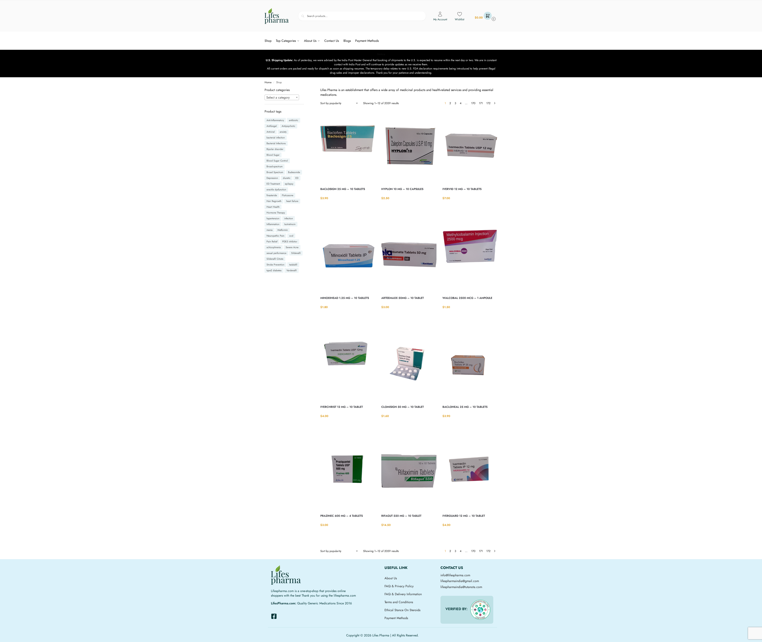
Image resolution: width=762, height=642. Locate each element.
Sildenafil (296, 253)
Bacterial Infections (276, 143)
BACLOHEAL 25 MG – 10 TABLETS (464, 407)
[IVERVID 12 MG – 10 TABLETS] (469, 147)
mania (270, 230)
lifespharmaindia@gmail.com (459, 581)
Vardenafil (291, 270)
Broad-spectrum (274, 166)
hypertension (273, 218)
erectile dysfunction (276, 189)
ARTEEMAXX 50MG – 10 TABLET (402, 298)
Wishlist (459, 19)
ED (296, 178)
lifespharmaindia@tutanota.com (461, 587)
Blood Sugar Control (277, 160)
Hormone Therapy (276, 212)
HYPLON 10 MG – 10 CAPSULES (402, 189)
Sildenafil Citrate (275, 259)
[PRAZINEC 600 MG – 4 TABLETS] (347, 474)
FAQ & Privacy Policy (399, 586)
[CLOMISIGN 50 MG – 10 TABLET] (408, 365)
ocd (291, 236)
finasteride (272, 195)
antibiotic (293, 120)
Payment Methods (396, 618)
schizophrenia (274, 247)
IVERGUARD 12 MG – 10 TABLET (463, 516)
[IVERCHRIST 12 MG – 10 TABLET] (347, 365)
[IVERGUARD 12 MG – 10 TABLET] (469, 474)
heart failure (292, 201)
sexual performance (276, 253)
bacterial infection (276, 137)
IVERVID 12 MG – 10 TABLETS (462, 189)
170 (473, 103)
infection (288, 218)
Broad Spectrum (275, 172)
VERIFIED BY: (456, 609)
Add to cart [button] (348, 206)
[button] (485, 16)
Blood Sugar (273, 155)
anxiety (283, 132)
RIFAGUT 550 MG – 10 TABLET (401, 516)
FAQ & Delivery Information (403, 594)
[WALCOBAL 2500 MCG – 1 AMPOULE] (469, 256)
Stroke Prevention (275, 264)
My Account (440, 19)
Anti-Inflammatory (275, 120)
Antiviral (271, 132)
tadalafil (293, 264)
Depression (272, 178)
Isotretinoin (289, 224)
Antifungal (272, 126)
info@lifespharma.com (455, 575)
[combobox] (282, 97)
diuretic (286, 178)
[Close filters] (305, 90)
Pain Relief (272, 241)
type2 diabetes (274, 270)
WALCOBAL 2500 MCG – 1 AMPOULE (467, 298)
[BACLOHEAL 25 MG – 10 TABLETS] (469, 365)
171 (481, 103)
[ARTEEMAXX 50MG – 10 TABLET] (408, 256)
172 (488, 103)
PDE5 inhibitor (289, 241)
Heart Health (273, 207)
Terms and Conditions (398, 602)
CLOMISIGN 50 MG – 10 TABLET (402, 407)
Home (268, 82)
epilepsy (289, 184)
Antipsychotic (288, 126)
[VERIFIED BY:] (480, 610)
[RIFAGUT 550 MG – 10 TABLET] (408, 474)
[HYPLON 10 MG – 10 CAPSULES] (408, 147)
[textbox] (282, 97)
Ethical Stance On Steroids (402, 610)
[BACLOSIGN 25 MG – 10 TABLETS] (347, 147)
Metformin (283, 230)
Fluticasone (287, 195)
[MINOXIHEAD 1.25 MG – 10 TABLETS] (347, 256)
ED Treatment (273, 184)
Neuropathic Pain (275, 236)
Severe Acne (292, 247)
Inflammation (273, 224)
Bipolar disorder (275, 149)
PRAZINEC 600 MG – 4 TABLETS (341, 516)
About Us (390, 578)
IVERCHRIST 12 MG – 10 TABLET (341, 407)
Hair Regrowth (274, 201)
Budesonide (294, 172)
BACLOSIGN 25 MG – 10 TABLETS (342, 189)
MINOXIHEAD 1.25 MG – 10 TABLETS (344, 298)
